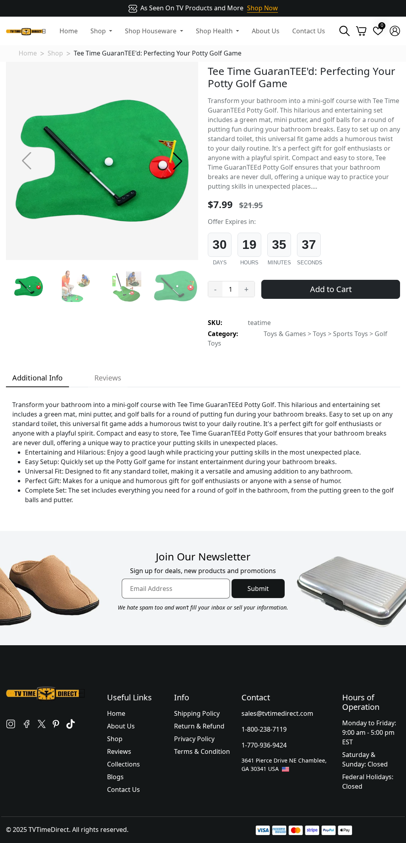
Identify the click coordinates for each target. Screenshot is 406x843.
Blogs (115, 776)
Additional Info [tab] (37, 377)
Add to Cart (331, 289)
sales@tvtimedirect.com (277, 713)
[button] (177, 161)
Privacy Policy (194, 738)
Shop (55, 53)
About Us (266, 31)
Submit (258, 588)
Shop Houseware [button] (151, 31)
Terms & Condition (202, 751)
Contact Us (308, 31)
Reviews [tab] (107, 377)
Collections (123, 764)
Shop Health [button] (215, 31)
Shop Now (262, 8)
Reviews (119, 751)
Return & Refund (199, 726)
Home (68, 31)
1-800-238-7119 (264, 729)
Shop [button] (98, 31)
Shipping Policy (197, 713)
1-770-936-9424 (264, 745)
